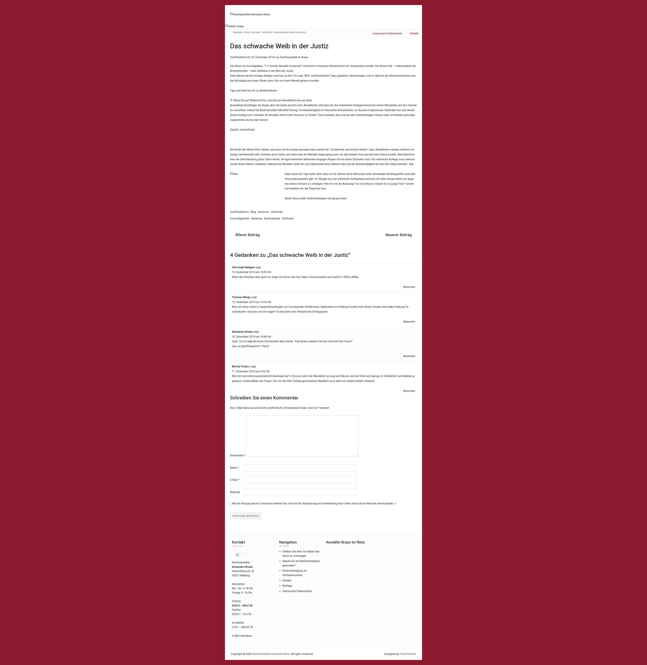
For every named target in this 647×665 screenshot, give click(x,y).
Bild (307, 75)
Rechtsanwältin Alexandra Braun (271, 654)
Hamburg (256, 218)
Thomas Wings (241, 297)
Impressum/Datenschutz (297, 591)
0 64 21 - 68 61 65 (242, 605)
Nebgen (268, 75)
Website (235, 492)
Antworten (409, 287)
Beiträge (287, 585)
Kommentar (237, 455)
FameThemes (408, 654)
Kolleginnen (357, 178)
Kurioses (255, 32)
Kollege (393, 159)
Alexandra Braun (242, 331)
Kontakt (286, 580)
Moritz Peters (241, 366)
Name (234, 467)
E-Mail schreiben (242, 635)
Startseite (237, 32)
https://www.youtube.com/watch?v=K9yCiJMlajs (330, 277)
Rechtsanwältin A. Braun (294, 57)
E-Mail (234, 479)
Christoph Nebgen (243, 267)
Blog (246, 32)
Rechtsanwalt (272, 218)
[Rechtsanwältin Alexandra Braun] (234, 26)
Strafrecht (267, 32)
